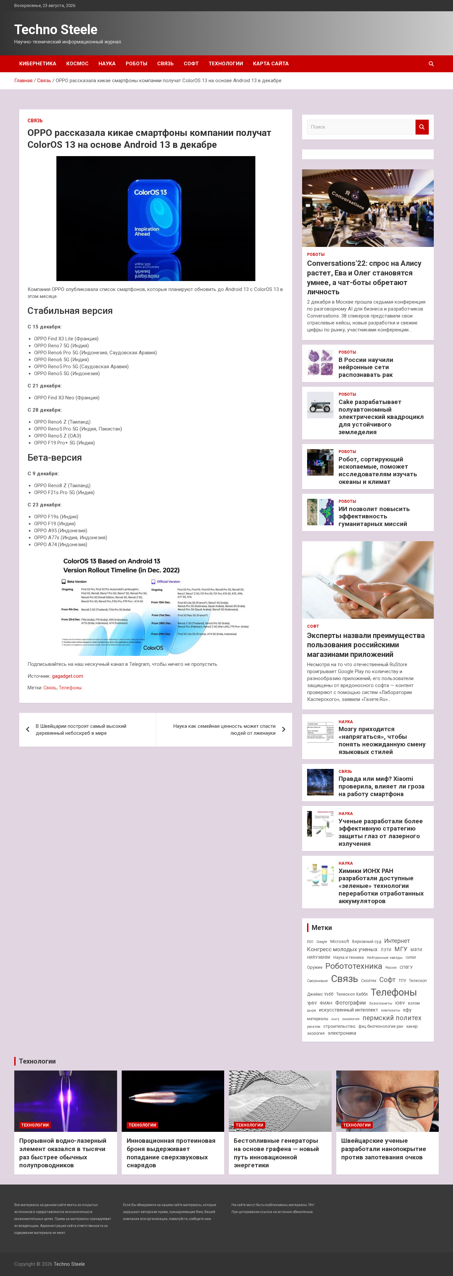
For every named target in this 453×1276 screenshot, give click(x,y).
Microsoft (339, 941)
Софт (191, 64)
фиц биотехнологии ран (380, 1026)
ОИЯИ (411, 958)
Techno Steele (55, 29)
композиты (390, 1010)
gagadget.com (67, 676)
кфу (407, 1010)
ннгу (335, 1019)
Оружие (314, 967)
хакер (412, 1026)
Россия (391, 967)
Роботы (136, 64)
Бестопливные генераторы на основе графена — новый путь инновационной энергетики (276, 1153)
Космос (77, 64)
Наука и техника (348, 957)
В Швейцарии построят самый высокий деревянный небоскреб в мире (81, 729)
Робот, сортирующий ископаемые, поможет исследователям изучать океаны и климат (378, 470)
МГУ (401, 949)
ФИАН (326, 1003)
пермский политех (391, 1018)
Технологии (226, 64)
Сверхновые (317, 981)
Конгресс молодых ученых (342, 949)
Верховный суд (366, 941)
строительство (339, 1026)
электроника (342, 1033)
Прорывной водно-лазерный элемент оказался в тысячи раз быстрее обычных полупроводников (62, 1153)
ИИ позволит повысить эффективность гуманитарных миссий (374, 516)
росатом (313, 1026)
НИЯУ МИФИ (318, 957)
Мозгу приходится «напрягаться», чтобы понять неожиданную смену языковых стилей (382, 740)
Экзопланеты (380, 1003)
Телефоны (70, 687)
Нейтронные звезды (385, 958)
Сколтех (368, 980)
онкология (350, 1019)
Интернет (397, 940)
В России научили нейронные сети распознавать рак (366, 367)
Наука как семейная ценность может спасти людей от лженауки (224, 729)
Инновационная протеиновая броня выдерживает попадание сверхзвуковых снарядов (171, 1153)
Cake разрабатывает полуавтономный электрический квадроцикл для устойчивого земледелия (381, 417)
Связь (165, 64)
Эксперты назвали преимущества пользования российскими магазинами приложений (366, 645)
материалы (317, 1018)
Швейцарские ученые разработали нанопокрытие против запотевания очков (383, 1149)
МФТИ (416, 950)
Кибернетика (37, 64)
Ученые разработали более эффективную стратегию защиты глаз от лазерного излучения (381, 832)
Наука (107, 64)
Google (321, 942)
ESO (310, 942)
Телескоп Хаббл (352, 994)
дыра (311, 1010)
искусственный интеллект (348, 1010)
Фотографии (350, 1003)
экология (316, 1033)
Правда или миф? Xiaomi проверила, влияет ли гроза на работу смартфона (381, 786)
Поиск (422, 127)
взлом (414, 1003)
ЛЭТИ (386, 950)
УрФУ (312, 1003)
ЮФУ (400, 1003)
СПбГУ (406, 967)
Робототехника (353, 966)
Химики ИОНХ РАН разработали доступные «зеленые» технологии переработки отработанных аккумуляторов (381, 886)
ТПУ (402, 980)
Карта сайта (271, 64)
